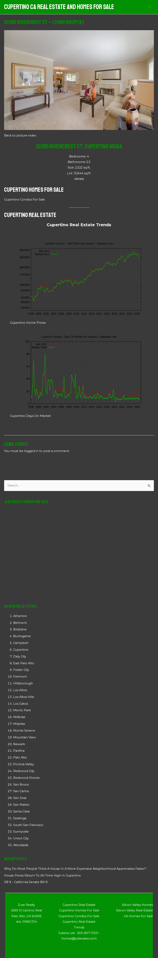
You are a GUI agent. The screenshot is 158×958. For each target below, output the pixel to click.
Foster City (21, 670)
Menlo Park (22, 710)
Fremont (20, 676)
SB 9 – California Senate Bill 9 (26, 882)
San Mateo (21, 805)
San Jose (20, 798)
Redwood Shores (26, 778)
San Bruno (21, 784)
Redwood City (23, 771)
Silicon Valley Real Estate (134, 910)
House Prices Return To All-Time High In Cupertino (42, 875)
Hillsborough (23, 683)
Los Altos (20, 690)
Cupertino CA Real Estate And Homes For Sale (59, 7)
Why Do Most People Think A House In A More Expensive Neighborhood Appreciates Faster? (75, 869)
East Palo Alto (23, 663)
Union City (21, 838)
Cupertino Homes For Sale (34, 190)
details (79, 179)
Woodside (20, 845)
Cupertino (20, 650)
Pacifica (18, 751)
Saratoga (19, 818)
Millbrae (19, 717)
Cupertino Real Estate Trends (79, 224)
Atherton (20, 616)
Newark (19, 744)
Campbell (20, 643)
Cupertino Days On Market (30, 416)
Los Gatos (20, 704)
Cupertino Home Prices (28, 323)
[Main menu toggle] (149, 7)
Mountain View (24, 737)
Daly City (19, 656)
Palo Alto (20, 757)
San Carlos (21, 791)
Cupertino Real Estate (30, 215)
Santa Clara (21, 811)
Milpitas (19, 724)
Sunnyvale (21, 831)
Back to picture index (20, 135)
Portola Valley (23, 764)
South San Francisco (28, 825)
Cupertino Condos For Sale (24, 199)
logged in (31, 451)
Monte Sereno (24, 730)
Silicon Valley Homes (137, 905)
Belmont (20, 623)
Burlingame (22, 636)
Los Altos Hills (23, 697)
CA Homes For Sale (138, 916)
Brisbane (20, 629)
